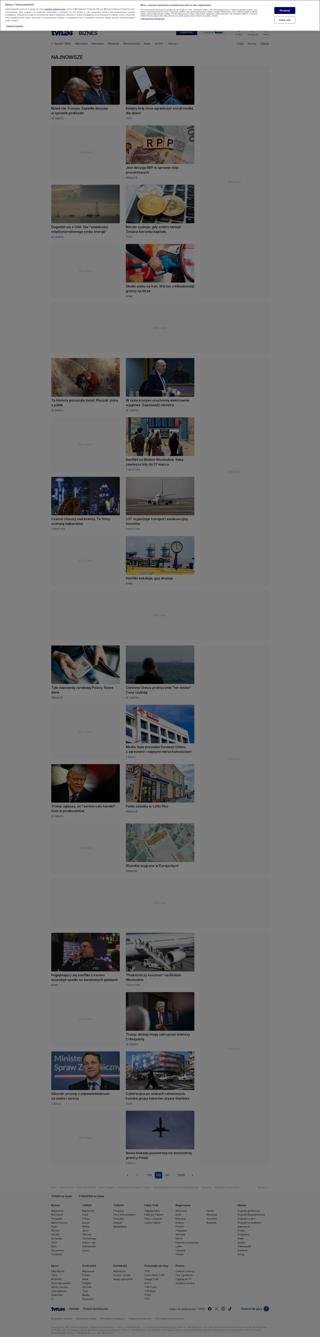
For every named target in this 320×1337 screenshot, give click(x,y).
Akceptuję (285, 10)
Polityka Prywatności (14, 26)
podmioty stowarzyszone (55, 9)
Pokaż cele (284, 20)
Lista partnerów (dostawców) (152, 19)
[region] (160, 15)
